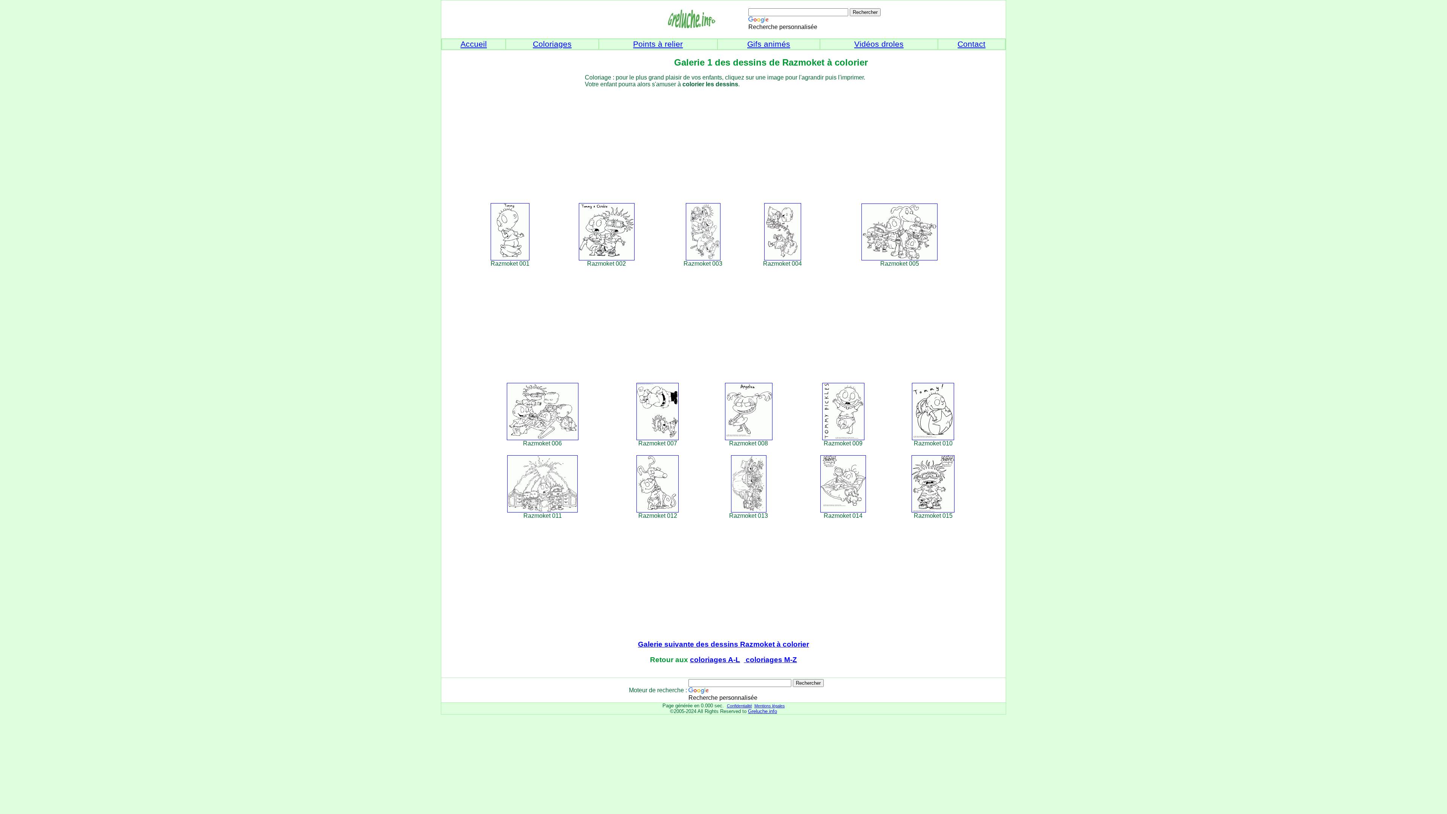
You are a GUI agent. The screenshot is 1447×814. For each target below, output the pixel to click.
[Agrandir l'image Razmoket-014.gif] (843, 510)
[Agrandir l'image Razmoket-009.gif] (843, 438)
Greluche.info (762, 711)
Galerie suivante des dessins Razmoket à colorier (723, 644)
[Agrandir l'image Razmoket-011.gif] (542, 510)
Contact (971, 44)
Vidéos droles (879, 44)
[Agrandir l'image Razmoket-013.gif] (748, 510)
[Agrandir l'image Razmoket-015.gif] (933, 510)
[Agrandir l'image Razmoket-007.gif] (657, 438)
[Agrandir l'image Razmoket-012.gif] (657, 510)
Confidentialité (739, 706)
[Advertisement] (737, 140)
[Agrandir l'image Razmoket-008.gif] (748, 438)
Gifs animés (768, 44)
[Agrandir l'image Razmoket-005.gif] (899, 258)
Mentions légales (769, 706)
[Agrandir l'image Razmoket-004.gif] (782, 258)
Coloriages (552, 44)
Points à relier (658, 44)
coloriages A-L (715, 660)
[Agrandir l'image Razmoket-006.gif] (542, 438)
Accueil (473, 44)
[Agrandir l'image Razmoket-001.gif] (510, 258)
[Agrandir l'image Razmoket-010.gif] (933, 438)
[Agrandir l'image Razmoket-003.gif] (703, 258)
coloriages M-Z (770, 660)
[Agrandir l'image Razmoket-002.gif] (607, 258)
